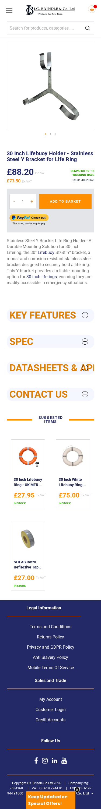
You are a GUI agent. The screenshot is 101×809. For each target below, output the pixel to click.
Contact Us (38, 394)
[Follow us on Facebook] (36, 760)
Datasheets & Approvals (51, 368)
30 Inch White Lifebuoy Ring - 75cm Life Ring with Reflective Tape (72, 482)
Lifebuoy (46, 252)
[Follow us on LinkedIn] (54, 760)
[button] (45, 134)
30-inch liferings (41, 276)
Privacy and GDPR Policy (50, 647)
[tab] (50, 315)
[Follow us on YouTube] (64, 760)
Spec (21, 341)
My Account (50, 699)
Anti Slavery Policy (50, 657)
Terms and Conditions (50, 626)
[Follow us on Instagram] (45, 760)
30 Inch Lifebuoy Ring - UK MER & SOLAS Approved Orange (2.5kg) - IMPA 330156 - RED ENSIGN (28, 482)
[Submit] (87, 28)
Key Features (42, 315)
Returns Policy (50, 637)
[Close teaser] (77, 789)
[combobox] (50, 28)
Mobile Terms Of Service (50, 667)
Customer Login (51, 709)
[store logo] (50, 10)
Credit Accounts (50, 719)
